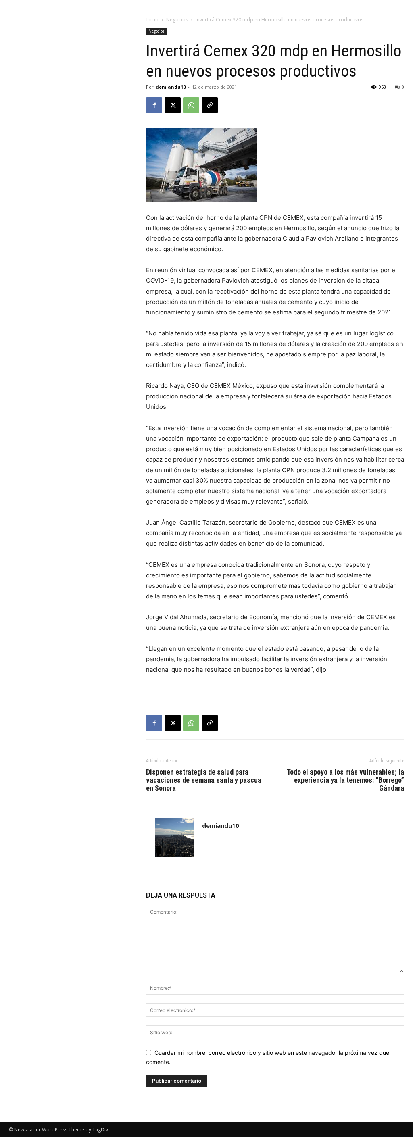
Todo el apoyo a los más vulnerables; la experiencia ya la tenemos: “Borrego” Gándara (345, 780)
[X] (173, 105)
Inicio (152, 19)
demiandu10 (171, 87)
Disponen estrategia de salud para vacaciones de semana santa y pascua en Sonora (203, 780)
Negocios (177, 19)
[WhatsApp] (191, 105)
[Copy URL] (210, 105)
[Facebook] (154, 105)
